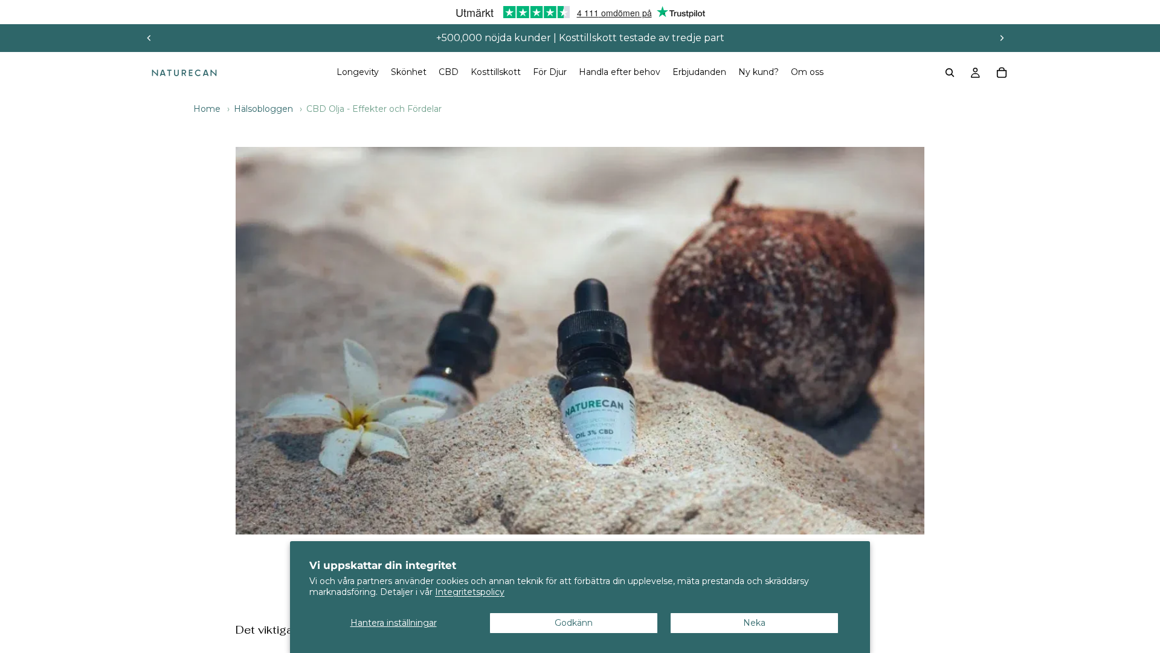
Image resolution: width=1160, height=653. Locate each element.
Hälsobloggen (263, 108)
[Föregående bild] (149, 38)
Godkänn (574, 622)
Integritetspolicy (469, 591)
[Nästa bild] (1001, 38)
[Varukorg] (1001, 72)
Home (207, 108)
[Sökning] (949, 72)
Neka (754, 622)
